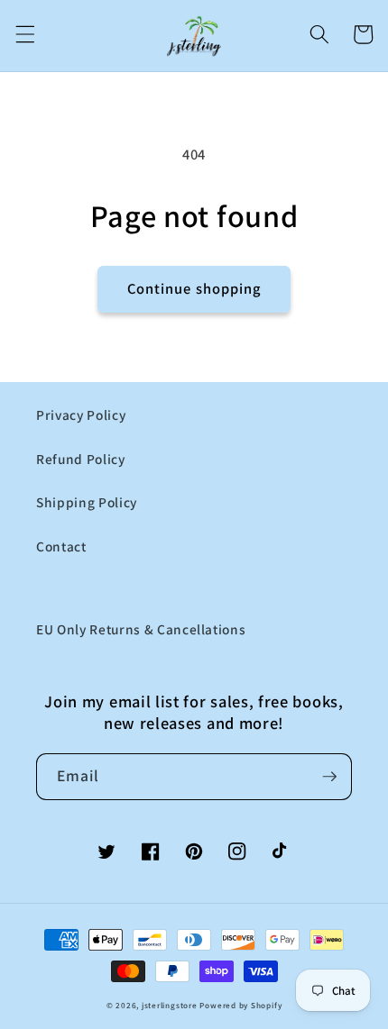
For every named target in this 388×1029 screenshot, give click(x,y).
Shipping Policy (86, 502)
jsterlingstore (170, 1005)
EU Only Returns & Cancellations (140, 629)
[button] (24, 34)
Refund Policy (80, 459)
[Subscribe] (329, 776)
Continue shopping (194, 288)
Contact (61, 546)
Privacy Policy (80, 414)
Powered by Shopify (240, 1005)
